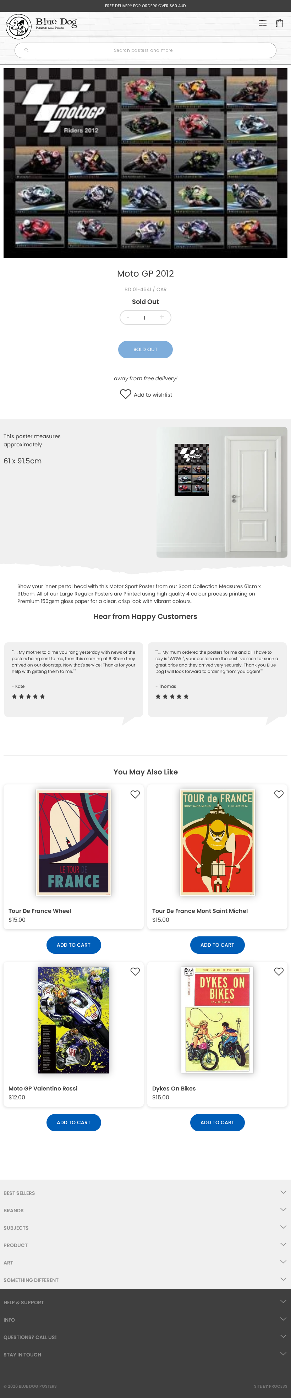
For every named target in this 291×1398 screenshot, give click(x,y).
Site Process (270, 1386)
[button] (127, 395)
